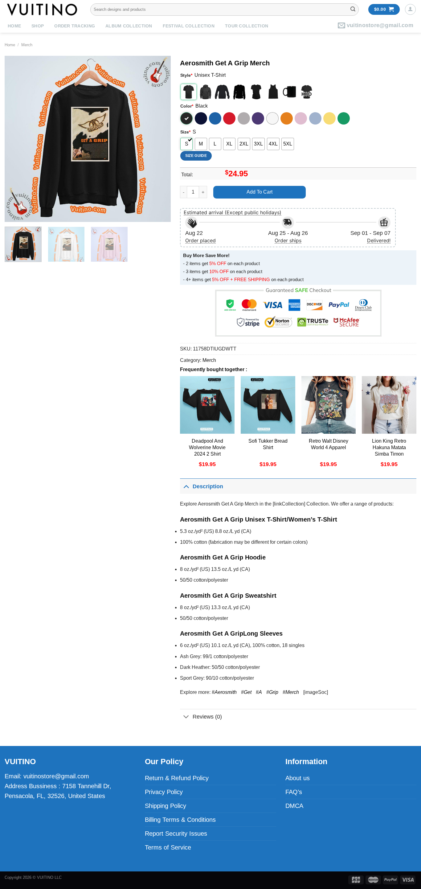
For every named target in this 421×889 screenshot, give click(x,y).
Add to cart (259, 192)
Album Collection (128, 26)
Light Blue (315, 118)
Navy (201, 118)
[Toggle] (186, 486)
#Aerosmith (224, 692)
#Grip (272, 692)
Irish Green (343, 118)
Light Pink (301, 118)
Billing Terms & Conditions (180, 819)
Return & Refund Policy (177, 778)
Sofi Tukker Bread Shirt (268, 444)
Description (208, 486)
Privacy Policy (164, 792)
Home (14, 26)
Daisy (329, 118)
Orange (286, 118)
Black (186, 118)
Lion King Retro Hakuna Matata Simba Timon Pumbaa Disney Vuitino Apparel (389, 453)
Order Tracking (74, 26)
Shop (37, 26)
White (272, 118)
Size (185, 131)
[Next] (159, 139)
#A (259, 692)
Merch (26, 45)
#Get (246, 692)
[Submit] (353, 9)
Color (186, 106)
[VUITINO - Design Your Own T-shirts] (43, 9)
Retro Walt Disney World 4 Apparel (328, 444)
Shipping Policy (165, 805)
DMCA (294, 805)
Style (186, 75)
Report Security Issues (176, 833)
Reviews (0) (207, 717)
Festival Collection (189, 26)
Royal (215, 118)
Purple (258, 118)
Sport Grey (244, 118)
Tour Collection (246, 26)
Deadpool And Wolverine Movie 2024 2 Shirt (207, 447)
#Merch (291, 692)
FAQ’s (293, 792)
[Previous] (15, 139)
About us (297, 778)
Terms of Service (168, 847)
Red (229, 118)
